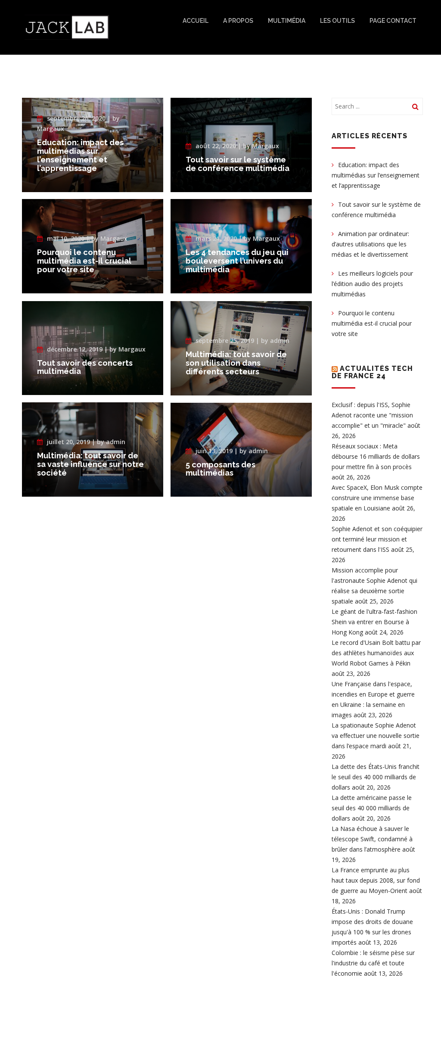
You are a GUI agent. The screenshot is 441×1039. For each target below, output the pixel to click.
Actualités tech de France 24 (372, 372)
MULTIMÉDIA (286, 20)
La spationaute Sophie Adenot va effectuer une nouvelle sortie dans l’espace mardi (375, 735)
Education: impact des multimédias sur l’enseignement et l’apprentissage (375, 175)
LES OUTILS (337, 20)
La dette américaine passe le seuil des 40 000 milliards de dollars (372, 807)
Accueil (195, 20)
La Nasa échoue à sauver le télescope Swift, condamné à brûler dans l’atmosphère (372, 838)
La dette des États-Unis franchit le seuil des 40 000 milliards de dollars (375, 776)
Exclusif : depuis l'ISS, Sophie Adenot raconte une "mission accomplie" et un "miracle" (372, 415)
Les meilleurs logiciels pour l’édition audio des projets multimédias (372, 283)
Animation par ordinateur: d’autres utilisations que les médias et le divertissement (370, 244)
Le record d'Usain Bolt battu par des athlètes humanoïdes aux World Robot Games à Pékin (376, 652)
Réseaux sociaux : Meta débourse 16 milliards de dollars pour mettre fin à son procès (376, 456)
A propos (238, 20)
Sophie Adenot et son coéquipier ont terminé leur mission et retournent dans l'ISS (377, 539)
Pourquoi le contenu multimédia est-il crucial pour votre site (372, 323)
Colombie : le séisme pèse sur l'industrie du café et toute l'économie (373, 963)
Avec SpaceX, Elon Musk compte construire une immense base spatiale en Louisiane (377, 497)
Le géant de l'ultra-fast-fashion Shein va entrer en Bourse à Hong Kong (374, 621)
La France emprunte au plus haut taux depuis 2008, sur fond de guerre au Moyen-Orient (376, 880)
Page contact (393, 20)
